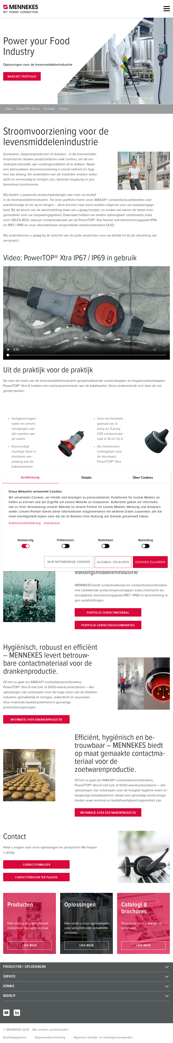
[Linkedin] (17, 1013)
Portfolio (49, 109)
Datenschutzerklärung (25, 523)
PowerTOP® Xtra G (28, 109)
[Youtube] (6, 1013)
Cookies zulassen (150, 562)
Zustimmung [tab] (30, 477)
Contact (64, 109)
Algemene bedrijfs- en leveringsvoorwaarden (103, 1037)
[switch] (66, 546)
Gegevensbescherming (50, 1037)
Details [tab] (86, 477)
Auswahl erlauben (113, 562)
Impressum (52, 523)
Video (8, 109)
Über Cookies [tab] (143, 477)
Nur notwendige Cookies (68, 562)
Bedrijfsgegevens (14, 1037)
